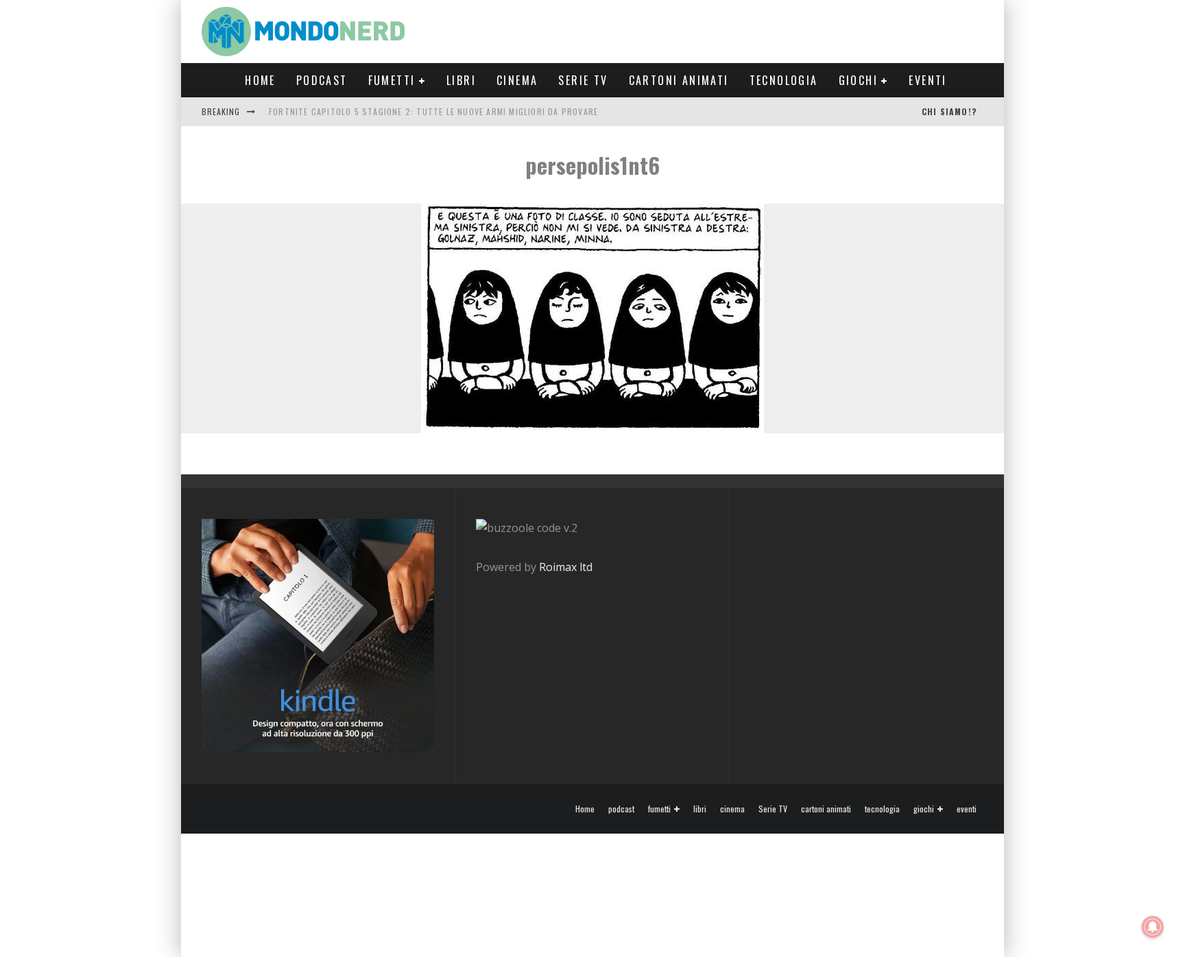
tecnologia (784, 80)
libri (461, 80)
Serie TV (583, 80)
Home (260, 80)
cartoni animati (679, 80)
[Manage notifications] (1153, 927)
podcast (322, 80)
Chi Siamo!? (949, 111)
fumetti (392, 80)
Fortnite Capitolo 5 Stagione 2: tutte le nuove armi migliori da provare (433, 111)
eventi (927, 80)
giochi (858, 80)
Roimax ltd (565, 566)
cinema (517, 80)
